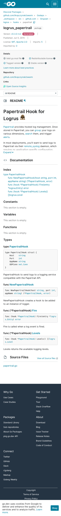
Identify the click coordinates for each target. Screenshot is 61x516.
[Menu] (30, 93)
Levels (36, 333)
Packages (9, 417)
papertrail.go (10, 365)
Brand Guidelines (44, 440)
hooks (16, 22)
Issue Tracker (42, 431)
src (20, 19)
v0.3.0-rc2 (12, 34)
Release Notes (42, 436)
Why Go (8, 391)
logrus (6, 22)
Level (10, 342)
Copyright (31, 490)
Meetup (6, 475)
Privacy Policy (31, 498)
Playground (41, 397)
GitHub (6, 461)
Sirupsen (44, 19)
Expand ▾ (8, 152)
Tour (38, 402)
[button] (4, 58)
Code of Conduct (44, 445)
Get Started (43, 391)
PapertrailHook (19, 246)
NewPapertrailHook (22, 284)
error (46, 293)
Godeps (40, 15)
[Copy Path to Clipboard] (34, 22)
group (38, 130)
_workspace (8, 19)
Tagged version (13, 63)
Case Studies (9, 402)
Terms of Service (31, 494)
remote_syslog (32, 146)
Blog (38, 427)
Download (40, 422)
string (22, 255)
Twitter (6, 456)
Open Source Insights (16, 86)
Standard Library (11, 422)
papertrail (27, 22)
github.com (31, 19)
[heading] (12, 4)
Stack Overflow (43, 406)
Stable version (37, 63)
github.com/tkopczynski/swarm (18, 15)
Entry (10, 319)
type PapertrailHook (14, 174)
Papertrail (8, 126)
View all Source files (46, 358)
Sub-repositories (11, 427)
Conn (25, 264)
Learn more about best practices (18, 68)
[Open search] (48, 4)
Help (38, 411)
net (20, 264)
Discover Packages (12, 12)
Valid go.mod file (14, 58)
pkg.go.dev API (10, 436)
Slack (6, 466)
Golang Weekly (10, 479)
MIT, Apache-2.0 (19, 42)
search (28, 133)
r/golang (7, 470)
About (39, 417)
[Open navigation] (55, 4)
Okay (54, 508)
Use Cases (8, 397)
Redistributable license (42, 58)
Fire (34, 310)
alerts (6, 137)
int (20, 258)
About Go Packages (12, 431)
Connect (8, 451)
